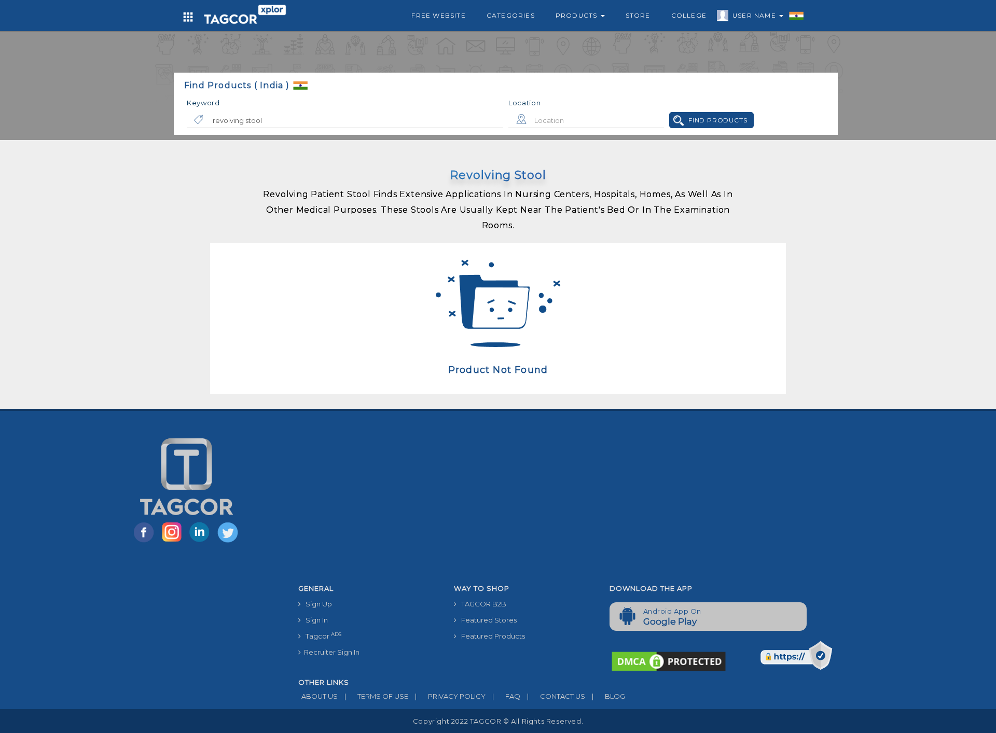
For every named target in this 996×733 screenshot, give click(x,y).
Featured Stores (487, 620)
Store (638, 15)
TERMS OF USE (376, 696)
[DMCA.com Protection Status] (669, 660)
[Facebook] (146, 541)
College (689, 15)
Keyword (203, 103)
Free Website (438, 15)
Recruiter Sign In (330, 652)
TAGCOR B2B (481, 604)
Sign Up (316, 604)
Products (578, 15)
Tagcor (321, 635)
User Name (755, 15)
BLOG (608, 696)
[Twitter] (229, 541)
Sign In (314, 620)
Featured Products (491, 636)
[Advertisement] (601, 501)
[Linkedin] (202, 541)
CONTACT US (556, 696)
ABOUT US (318, 696)
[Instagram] (174, 541)
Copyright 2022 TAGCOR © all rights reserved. (498, 721)
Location (524, 103)
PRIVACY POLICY (450, 696)
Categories (511, 15)
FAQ (506, 696)
